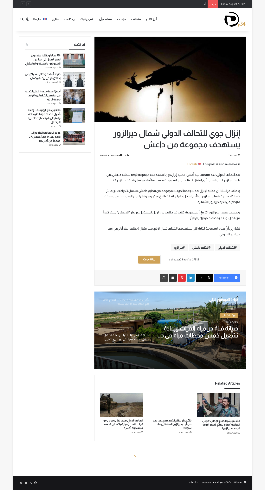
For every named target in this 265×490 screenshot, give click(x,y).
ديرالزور (178, 247)
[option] (170, 330)
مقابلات (136, 19)
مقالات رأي (105, 19)
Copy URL (149, 259)
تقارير (55, 19)
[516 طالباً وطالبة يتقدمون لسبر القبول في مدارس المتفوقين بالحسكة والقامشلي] (74, 60)
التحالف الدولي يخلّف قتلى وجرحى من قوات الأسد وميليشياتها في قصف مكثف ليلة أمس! (123, 424)
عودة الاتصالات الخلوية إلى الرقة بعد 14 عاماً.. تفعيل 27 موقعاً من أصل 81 (45, 136)
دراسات (121, 19)
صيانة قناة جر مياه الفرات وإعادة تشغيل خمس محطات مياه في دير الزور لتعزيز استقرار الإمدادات (197, 332)
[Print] (164, 278)
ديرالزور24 (194, 481)
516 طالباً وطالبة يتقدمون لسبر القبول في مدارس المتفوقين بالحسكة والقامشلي (43, 59)
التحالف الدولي (226, 247)
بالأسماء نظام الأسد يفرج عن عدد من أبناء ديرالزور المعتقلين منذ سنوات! (172, 424)
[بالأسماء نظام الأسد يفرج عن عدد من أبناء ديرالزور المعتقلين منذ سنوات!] (170, 405)
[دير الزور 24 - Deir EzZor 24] (235, 19)
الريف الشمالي (229, 315)
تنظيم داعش (200, 247)
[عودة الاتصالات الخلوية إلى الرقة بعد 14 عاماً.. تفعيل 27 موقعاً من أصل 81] (74, 138)
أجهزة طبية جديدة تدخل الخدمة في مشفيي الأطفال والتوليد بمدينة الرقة (169, 4)
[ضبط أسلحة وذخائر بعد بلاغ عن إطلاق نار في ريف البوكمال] (74, 79)
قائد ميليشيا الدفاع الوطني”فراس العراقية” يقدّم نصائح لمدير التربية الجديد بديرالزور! (221, 424)
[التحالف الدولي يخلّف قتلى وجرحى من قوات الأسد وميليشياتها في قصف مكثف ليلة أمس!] (121, 405)
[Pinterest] (182, 278)
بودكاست (69, 19)
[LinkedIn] (191, 278)
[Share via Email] (173, 278)
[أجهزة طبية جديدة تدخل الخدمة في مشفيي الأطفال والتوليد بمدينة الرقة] (74, 96)
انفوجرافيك (87, 19)
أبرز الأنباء (151, 19)
